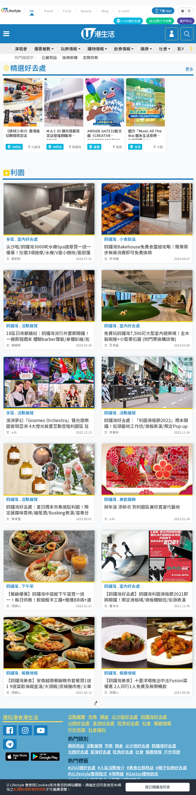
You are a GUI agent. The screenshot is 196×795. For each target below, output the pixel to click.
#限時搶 (116, 774)
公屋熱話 (49, 57)
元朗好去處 (79, 723)
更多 (189, 69)
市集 (92, 717)
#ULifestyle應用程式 (87, 774)
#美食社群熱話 (140, 767)
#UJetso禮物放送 (142, 774)
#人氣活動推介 (111, 767)
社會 (146, 723)
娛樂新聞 (70, 57)
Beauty (86, 10)
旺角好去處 (128, 723)
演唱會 (21, 49)
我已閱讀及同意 (157, 786)
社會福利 (97, 730)
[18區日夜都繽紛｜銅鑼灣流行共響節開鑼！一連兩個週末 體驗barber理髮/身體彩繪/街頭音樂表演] (49, 295)
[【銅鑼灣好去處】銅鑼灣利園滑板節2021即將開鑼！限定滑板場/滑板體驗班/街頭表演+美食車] (147, 556)
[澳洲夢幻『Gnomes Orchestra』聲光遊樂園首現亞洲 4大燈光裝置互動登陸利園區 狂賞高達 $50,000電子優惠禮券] (49, 382)
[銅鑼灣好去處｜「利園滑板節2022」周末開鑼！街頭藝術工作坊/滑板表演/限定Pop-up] (147, 382)
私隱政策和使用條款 (30, 789)
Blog (105, 10)
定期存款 (90, 57)
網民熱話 (76, 746)
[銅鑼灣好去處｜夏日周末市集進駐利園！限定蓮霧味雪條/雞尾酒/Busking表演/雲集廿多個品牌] (49, 469)
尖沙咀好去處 (125, 717)
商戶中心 (186, 21)
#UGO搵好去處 (81, 767)
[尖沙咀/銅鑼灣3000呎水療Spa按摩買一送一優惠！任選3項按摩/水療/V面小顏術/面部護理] (49, 208)
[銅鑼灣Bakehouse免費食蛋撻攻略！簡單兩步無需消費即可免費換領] (147, 208)
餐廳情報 (162, 723)
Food (67, 10)
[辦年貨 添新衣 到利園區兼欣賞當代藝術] (147, 469)
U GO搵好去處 (130, 21)
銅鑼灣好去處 (154, 717)
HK (32, 10)
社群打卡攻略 (162, 21)
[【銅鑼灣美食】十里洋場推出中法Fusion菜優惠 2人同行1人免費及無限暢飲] (147, 642)
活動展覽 (76, 717)
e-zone (123, 10)
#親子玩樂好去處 (171, 767)
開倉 (104, 717)
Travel (48, 10)
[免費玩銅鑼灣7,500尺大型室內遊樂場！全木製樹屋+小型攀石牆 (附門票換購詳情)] (147, 295)
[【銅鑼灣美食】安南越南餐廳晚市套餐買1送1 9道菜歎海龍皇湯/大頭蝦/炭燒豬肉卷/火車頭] (49, 642)
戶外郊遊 (76, 730)
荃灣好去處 (103, 723)
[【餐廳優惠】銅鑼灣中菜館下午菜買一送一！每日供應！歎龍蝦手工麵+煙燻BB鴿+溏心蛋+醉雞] (49, 556)
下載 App (165, 10)
